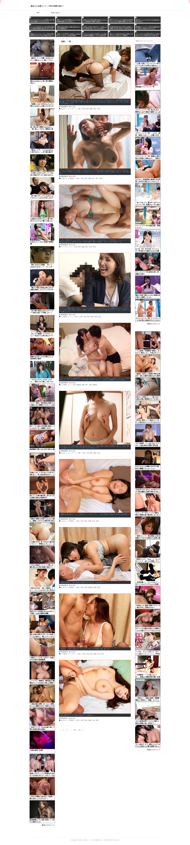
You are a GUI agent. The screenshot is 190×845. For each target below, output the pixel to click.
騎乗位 (95, 385)
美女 (94, 109)
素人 (93, 178)
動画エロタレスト (48, 825)
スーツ (70, 385)
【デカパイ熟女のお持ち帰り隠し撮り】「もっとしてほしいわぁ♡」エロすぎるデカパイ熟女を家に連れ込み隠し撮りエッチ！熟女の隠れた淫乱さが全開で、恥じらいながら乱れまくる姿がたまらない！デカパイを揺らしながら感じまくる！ (95, 101)
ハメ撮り (78, 109)
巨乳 (83, 109)
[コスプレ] (83, 31)
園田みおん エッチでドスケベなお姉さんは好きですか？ (147, 20)
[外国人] (30, 31)
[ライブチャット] (109, 31)
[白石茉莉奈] (109, 24)
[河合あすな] (136, 24)
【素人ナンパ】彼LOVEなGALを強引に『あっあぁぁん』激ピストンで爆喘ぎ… (121, 34)
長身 (97, 720)
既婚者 (79, 385)
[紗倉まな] (83, 17)
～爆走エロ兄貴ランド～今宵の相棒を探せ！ (46, 6)
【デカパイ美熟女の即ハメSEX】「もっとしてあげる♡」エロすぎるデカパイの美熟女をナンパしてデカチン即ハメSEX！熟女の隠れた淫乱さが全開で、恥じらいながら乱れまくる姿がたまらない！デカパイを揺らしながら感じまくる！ (95, 309)
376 (74, 730)
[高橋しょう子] (30, 17)
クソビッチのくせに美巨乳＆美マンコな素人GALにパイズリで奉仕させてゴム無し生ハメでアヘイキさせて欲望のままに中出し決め (147, 34)
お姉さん (64, 178)
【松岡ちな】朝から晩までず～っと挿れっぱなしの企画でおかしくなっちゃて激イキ (95, 27)
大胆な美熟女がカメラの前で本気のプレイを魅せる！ (77, 715)
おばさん (64, 109)
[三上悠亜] (57, 17)
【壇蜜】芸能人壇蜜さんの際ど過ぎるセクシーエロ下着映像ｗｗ (68, 27)
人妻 (84, 316)
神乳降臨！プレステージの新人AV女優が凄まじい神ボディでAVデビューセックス (147, 27)
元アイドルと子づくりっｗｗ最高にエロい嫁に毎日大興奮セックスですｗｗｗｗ (42, 20)
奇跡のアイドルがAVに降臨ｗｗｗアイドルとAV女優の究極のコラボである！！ (68, 20)
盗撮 (91, 109)
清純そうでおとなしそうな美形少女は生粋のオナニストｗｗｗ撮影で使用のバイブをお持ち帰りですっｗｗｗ (121, 20)
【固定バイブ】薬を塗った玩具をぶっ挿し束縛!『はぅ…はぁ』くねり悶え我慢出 (68, 34)
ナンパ (71, 247)
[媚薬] (57, 31)
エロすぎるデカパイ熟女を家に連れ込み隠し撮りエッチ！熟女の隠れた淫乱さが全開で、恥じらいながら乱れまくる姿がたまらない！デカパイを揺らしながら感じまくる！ (95, 447)
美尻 (98, 109)
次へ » (80, 730)
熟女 (87, 109)
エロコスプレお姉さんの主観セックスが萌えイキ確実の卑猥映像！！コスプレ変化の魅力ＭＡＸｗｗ (95, 34)
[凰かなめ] (109, 17)
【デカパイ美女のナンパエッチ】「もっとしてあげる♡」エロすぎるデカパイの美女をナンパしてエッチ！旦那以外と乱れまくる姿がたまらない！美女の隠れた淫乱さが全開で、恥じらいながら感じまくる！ (95, 241)
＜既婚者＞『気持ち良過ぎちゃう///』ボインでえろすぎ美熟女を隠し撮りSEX (85, 649)
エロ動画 (70, 178)
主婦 (80, 316)
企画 (82, 178)
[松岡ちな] (83, 24)
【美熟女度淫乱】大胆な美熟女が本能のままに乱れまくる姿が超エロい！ (83, 582)
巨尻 (86, 587)
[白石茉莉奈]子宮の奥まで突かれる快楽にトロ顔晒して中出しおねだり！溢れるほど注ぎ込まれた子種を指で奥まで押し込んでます (121, 27)
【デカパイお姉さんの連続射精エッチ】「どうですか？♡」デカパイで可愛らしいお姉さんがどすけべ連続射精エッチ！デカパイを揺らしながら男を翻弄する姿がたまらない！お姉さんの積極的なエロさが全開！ (95, 379)
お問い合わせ (55, 13)
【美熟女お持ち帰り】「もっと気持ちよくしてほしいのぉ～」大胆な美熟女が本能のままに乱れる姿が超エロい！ (95, 515)
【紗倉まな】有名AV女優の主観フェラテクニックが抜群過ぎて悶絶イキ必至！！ (95, 20)
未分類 (73, 107)
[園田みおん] (136, 17)
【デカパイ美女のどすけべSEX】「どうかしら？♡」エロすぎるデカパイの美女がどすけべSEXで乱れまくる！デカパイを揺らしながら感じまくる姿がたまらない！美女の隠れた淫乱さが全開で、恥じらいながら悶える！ (95, 171)
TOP (37, 13)
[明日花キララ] (30, 24)
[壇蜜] (57, 24)
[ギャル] (136, 31)
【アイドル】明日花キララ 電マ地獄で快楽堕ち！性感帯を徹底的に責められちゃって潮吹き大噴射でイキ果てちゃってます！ (42, 27)
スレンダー (71, 109)
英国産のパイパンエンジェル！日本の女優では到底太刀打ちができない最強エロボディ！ (42, 34)
